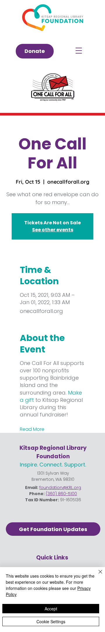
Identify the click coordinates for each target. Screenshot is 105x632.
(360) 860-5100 (61, 494)
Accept (51, 609)
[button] (79, 50)
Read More (32, 429)
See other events (52, 229)
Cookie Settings (50, 621)
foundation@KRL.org (60, 487)
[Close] (97, 575)
